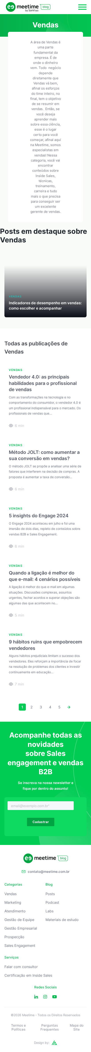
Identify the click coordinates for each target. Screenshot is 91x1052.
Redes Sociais (45, 987)
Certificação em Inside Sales (28, 975)
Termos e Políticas (18, 1027)
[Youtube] (54, 997)
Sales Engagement (19, 946)
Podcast (52, 902)
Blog (49, 884)
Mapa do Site (76, 1027)
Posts (50, 894)
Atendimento (15, 911)
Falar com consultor (21, 967)
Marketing (12, 902)
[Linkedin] (36, 997)
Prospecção (14, 937)
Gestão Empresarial (20, 928)
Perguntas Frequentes (49, 1027)
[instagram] (45, 997)
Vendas (10, 894)
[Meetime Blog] (28, 7)
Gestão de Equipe (19, 920)
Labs (49, 911)
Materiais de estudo (62, 920)
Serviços (11, 957)
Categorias (13, 884)
